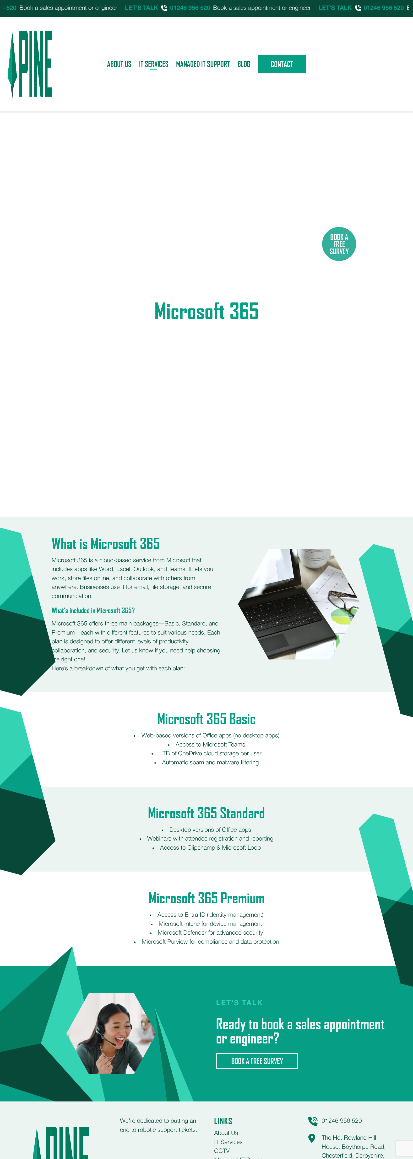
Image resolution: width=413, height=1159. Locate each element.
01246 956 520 (173, 8)
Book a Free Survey (339, 244)
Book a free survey (257, 1061)
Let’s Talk (124, 8)
